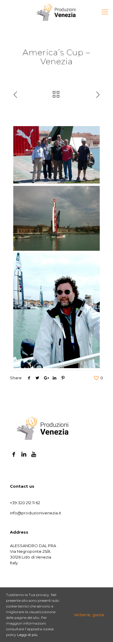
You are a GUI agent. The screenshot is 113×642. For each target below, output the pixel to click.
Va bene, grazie (89, 614)
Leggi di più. (27, 634)
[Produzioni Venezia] (56, 12)
